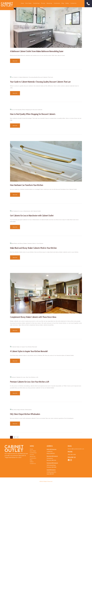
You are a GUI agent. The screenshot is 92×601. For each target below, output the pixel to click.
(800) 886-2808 (72, 454)
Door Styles (28, 3)
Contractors (57, 3)
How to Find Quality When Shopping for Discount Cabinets (32, 114)
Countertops (36, 3)
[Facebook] (69, 460)
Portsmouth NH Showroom (52, 463)
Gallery (67, 3)
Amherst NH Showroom (51, 449)
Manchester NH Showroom (52, 456)
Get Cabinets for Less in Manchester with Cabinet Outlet (32, 215)
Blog (63, 3)
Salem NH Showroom (51, 469)
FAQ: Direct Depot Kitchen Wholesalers (25, 414)
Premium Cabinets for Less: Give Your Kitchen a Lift (29, 381)
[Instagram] (71, 460)
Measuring (49, 3)
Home (22, 3)
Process (43, 3)
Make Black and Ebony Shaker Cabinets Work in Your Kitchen (33, 247)
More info (15, 61)
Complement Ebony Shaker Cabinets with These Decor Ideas (33, 317)
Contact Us (73, 3)
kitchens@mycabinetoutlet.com (76, 449)
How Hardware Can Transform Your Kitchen (26, 185)
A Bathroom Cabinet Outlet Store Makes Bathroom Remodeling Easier (36, 51)
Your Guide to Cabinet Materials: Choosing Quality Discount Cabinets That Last (40, 81)
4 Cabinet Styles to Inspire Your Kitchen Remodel (29, 351)
